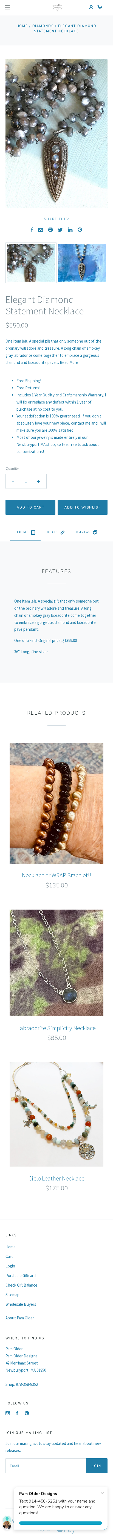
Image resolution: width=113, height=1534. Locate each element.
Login (10, 1266)
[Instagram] (7, 1413)
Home (22, 26)
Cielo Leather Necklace (56, 1178)
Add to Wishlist (82, 508)
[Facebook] (17, 1413)
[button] (7, 7)
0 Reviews (83, 532)
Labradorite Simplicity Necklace (56, 1028)
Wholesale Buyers (20, 1304)
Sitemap (12, 1294)
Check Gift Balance (21, 1285)
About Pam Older (19, 1317)
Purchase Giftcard (20, 1275)
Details (52, 532)
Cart (9, 1256)
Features (22, 532)
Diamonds (43, 26)
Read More (69, 362)
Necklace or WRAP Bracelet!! (56, 875)
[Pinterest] (27, 1413)
